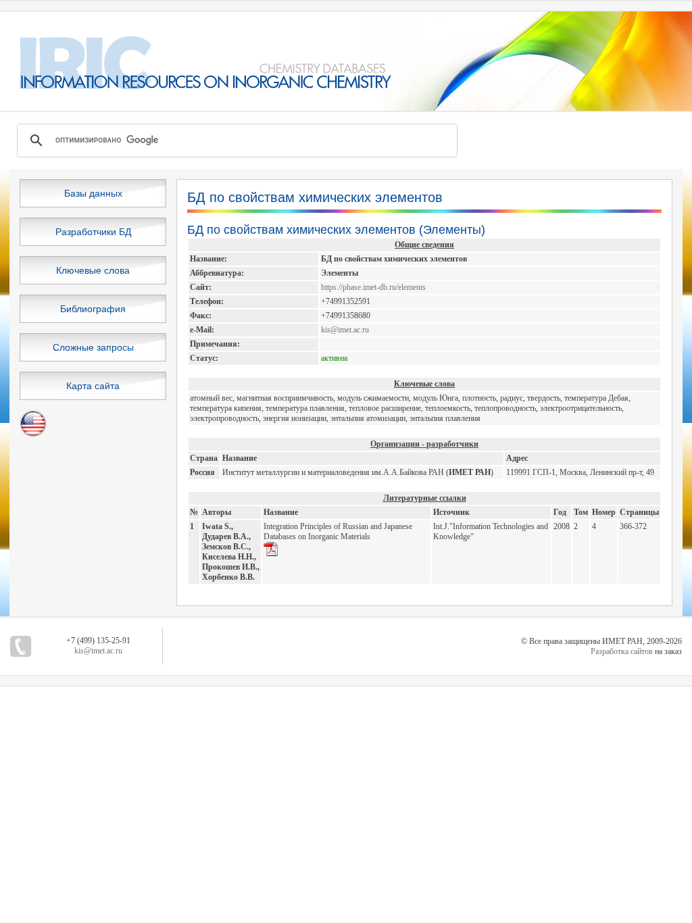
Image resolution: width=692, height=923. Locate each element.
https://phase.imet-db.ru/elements (373, 287)
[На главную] (196, 86)
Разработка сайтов (622, 651)
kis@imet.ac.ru (345, 329)
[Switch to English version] (33, 434)
